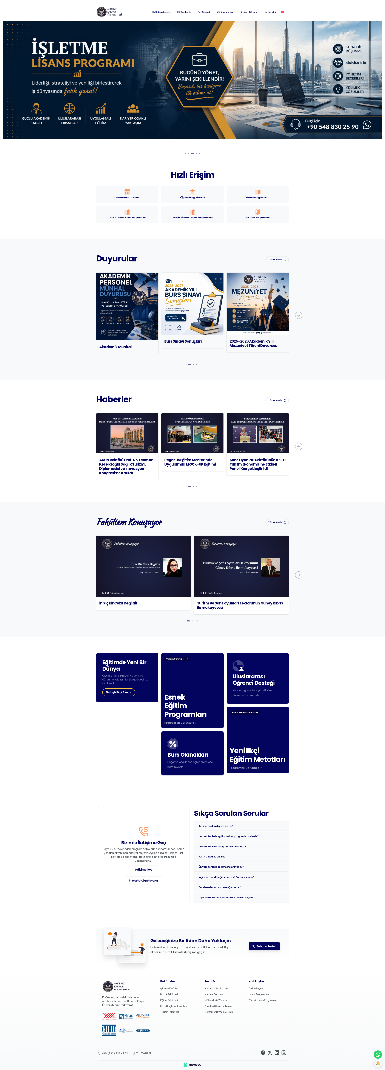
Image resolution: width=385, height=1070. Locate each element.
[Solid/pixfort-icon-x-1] (269, 1052)
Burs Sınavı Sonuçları (183, 341)
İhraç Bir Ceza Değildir (118, 603)
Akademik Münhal (115, 346)
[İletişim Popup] (378, 1063)
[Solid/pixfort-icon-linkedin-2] (276, 1052)
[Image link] (192, 1064)
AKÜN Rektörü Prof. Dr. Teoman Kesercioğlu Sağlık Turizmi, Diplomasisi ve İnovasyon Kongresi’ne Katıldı (126, 466)
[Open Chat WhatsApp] (378, 1054)
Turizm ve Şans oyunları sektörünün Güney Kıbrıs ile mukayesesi (240, 605)
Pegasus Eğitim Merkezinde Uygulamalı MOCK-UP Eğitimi (190, 462)
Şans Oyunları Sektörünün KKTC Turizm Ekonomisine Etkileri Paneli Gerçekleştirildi (258, 464)
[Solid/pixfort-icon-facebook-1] (263, 1052)
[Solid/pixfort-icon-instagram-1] (283, 1052)
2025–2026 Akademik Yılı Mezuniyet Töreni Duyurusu (253, 343)
